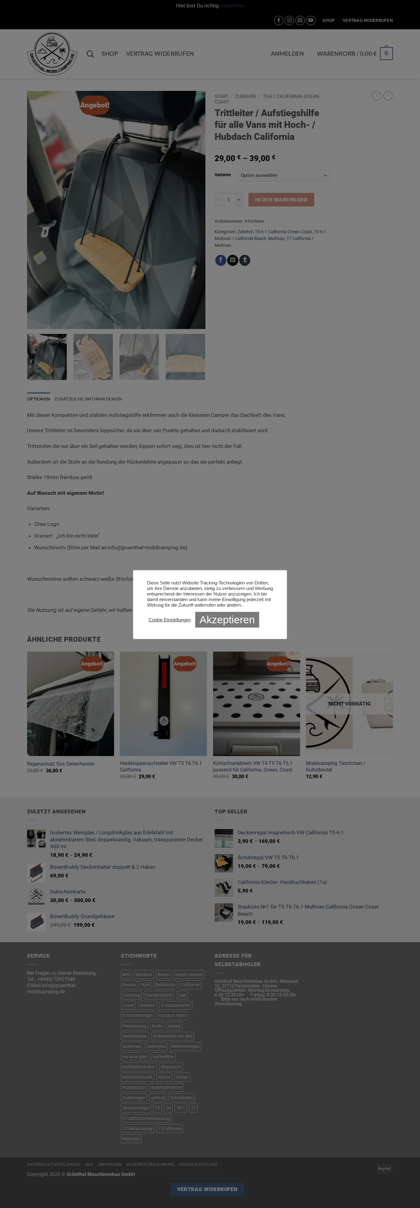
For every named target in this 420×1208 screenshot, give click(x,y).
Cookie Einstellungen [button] (170, 619)
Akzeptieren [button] (227, 619)
